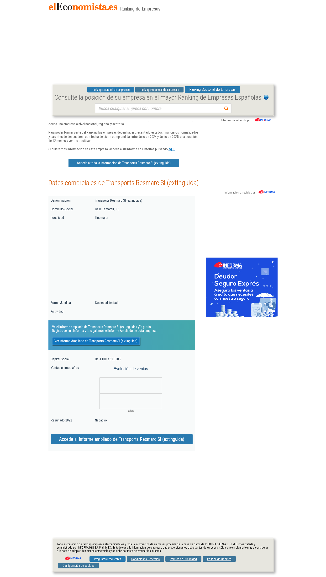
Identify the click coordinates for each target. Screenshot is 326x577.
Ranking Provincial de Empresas (159, 90)
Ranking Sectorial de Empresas (212, 89)
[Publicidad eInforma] (242, 316)
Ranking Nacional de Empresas (111, 90)
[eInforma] (72, 556)
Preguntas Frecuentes (107, 559)
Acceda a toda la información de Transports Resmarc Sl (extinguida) (124, 163)
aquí (171, 149)
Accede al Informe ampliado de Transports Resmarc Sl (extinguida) (121, 439)
